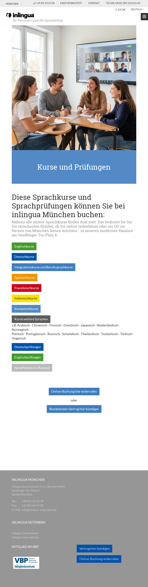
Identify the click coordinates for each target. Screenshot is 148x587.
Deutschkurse (24, 257)
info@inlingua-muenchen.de (39, 509)
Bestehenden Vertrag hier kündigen (74, 409)
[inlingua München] (20, 15)
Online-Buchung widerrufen (99, 559)
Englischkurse (24, 246)
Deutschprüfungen (27, 347)
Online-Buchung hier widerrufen (74, 391)
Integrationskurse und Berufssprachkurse (43, 267)
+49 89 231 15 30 (32, 501)
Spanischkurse (24, 277)
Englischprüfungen (27, 357)
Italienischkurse (25, 298)
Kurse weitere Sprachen (31, 319)
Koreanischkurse (26, 309)
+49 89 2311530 (45, 3)
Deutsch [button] (136, 9)
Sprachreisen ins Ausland (32, 368)
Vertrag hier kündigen (94, 548)
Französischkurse (26, 288)
